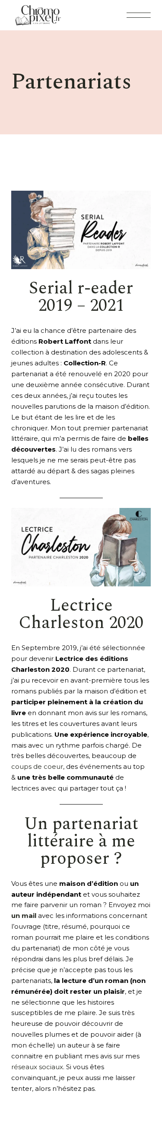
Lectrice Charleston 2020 (81, 614)
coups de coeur (37, 766)
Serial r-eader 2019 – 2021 (81, 297)
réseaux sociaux (37, 1067)
